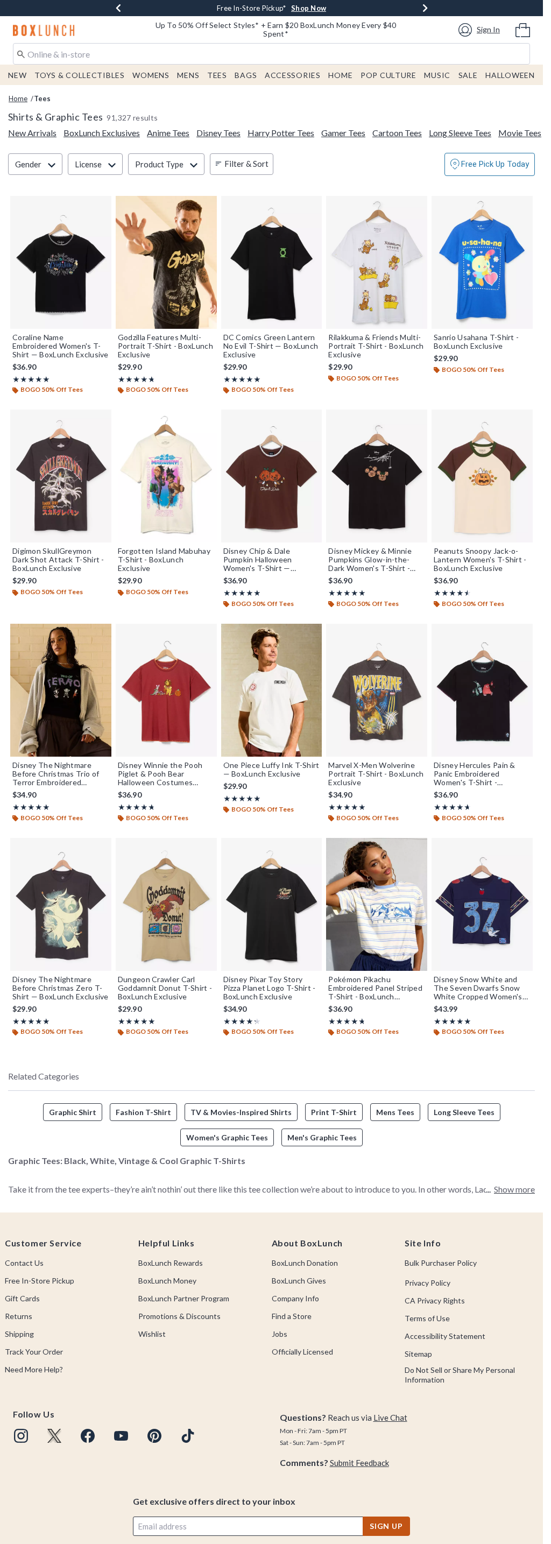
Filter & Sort (246, 163)
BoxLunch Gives (299, 1280)
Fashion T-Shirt (143, 1112)
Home (340, 75)
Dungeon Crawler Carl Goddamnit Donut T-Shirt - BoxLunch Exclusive (165, 988)
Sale (468, 75)
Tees (217, 75)
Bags (246, 75)
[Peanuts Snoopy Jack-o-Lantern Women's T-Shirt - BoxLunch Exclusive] (482, 476)
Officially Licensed (302, 1351)
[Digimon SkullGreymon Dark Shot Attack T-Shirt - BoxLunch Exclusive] (60, 476)
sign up (386, 1526)
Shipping (19, 1333)
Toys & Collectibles (79, 75)
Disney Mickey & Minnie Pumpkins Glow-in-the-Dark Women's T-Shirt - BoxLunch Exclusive (370, 560)
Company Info (295, 1298)
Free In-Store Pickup (39, 1280)
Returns (18, 1316)
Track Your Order (34, 1351)
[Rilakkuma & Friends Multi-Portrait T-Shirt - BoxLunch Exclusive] (376, 262)
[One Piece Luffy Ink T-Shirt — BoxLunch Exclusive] (271, 690)
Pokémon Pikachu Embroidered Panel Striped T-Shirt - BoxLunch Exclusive (375, 988)
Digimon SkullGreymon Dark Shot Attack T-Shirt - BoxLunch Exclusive (58, 560)
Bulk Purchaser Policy (441, 1262)
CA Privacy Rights (435, 1300)
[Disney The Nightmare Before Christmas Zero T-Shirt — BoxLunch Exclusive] (60, 904)
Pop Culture (388, 75)
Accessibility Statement (445, 1336)
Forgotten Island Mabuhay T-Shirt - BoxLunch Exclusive (164, 560)
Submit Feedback (359, 1463)
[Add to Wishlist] (100, 206)
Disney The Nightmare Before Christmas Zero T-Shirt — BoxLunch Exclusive (60, 988)
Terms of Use (427, 1318)
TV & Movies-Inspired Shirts (241, 1112)
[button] (480, 30)
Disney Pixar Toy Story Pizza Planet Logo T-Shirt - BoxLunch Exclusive (269, 988)
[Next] (425, 8)
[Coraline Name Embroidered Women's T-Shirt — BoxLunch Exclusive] (60, 262)
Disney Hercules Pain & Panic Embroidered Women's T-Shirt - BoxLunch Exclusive (474, 774)
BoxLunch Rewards (170, 1262)
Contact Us (24, 1262)
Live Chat (390, 1417)
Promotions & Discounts (179, 1316)
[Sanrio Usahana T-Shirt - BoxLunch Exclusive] (482, 262)
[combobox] (271, 54)
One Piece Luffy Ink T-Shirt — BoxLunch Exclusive (271, 769)
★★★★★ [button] (31, 379)
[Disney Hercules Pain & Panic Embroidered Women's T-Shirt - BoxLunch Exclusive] (482, 690)
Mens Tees (395, 1112)
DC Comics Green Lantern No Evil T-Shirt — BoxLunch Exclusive (271, 346)
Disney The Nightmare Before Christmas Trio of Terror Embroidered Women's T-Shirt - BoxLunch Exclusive (55, 774)
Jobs (279, 1333)
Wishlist (152, 1333)
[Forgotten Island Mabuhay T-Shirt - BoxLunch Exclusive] (166, 476)
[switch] (489, 164)
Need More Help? (34, 1369)
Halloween (509, 75)
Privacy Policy (427, 1282)
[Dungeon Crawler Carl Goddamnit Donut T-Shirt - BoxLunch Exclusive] (166, 904)
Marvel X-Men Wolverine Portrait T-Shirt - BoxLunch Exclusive (375, 774)
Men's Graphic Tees (322, 1137)
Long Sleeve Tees (464, 1112)
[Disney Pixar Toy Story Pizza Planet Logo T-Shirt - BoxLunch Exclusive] (271, 904)
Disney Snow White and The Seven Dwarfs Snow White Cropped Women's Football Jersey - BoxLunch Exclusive (481, 988)
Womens (150, 75)
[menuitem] (522, 29)
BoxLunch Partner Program (183, 1298)
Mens (188, 75)
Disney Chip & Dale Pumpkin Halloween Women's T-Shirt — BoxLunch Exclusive (257, 560)
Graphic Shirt (72, 1112)
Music (437, 75)
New (17, 75)
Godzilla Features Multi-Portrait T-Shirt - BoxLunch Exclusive (165, 346)
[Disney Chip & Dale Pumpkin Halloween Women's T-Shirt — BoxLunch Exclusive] (271, 476)
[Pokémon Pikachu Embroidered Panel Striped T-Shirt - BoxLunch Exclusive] (376, 904)
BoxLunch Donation (305, 1262)
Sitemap (418, 1353)
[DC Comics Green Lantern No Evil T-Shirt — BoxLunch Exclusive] (271, 262)
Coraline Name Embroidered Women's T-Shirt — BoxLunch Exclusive (60, 346)
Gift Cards (22, 1298)
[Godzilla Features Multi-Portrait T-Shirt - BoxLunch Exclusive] (166, 262)
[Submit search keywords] (21, 53)
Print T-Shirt (334, 1112)
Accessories (293, 75)
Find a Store (292, 1316)
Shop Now (308, 8)
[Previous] (118, 8)
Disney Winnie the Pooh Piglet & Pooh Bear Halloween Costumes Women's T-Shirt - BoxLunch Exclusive (160, 774)
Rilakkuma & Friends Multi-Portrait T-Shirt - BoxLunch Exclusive (375, 346)
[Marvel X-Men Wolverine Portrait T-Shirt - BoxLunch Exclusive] (376, 690)
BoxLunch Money (167, 1280)
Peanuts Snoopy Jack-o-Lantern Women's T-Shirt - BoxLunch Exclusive (480, 560)
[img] (21, 1436)
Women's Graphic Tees (227, 1137)
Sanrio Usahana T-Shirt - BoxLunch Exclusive (476, 341)
